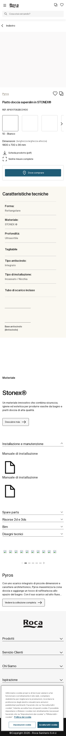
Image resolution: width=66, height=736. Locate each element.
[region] (32, 708)
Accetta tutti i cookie (48, 725)
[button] (6, 14)
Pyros (7, 575)
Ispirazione (10, 679)
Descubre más (12, 422)
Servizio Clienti (12, 652)
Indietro (10, 25)
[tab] (33, 444)
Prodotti (8, 638)
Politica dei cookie (22, 717)
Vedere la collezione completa (20, 602)
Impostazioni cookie (22, 725)
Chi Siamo (9, 666)
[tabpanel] (5, 554)
